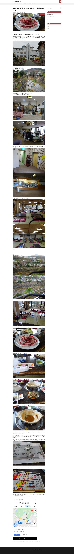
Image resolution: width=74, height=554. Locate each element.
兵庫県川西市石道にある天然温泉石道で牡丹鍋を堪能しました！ (54, 19)
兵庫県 (18, 12)
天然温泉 (20, 12)
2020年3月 (48, 28)
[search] (60, 8)
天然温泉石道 (14, 12)
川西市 (22, 12)
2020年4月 (48, 26)
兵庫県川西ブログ (17, 1)
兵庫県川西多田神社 (50, 14)
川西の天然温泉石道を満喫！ (51, 16)
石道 (24, 12)
